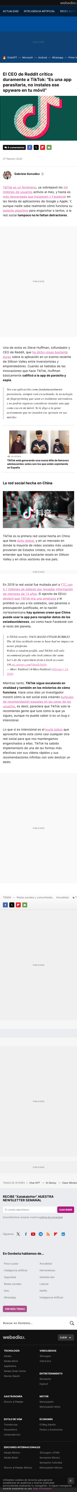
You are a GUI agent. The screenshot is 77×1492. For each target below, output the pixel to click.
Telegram (41, 1233)
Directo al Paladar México (18, 1467)
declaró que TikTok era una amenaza (29, 598)
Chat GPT (35, 1182)
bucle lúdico (54, 729)
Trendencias (11, 1424)
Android (42, 57)
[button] (28, 174)
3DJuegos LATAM (49, 1452)
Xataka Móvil (11, 1361)
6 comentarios (16, 147)
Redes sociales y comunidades (35, 897)
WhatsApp (10, 1297)
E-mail (49, 147)
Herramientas (47, 1270)
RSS (48, 1233)
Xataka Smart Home (15, 1371)
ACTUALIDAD (11, 11)
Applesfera (10, 1366)
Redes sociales (12, 1283)
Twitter (36, 147)
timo (6, 1290)
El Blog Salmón (48, 1424)
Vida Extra (45, 1361)
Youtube (33, 1233)
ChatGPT (12, 57)
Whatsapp (57, 57)
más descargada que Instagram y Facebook (34, 196)
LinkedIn (63, 1233)
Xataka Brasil (11, 1457)
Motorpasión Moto (50, 1406)
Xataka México (12, 1452)
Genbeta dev (47, 1277)
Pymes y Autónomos (51, 1429)
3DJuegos (45, 1356)
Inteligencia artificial (15, 1270)
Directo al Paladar (13, 1401)
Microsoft (27, 57)
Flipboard (42, 147)
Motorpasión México (51, 1467)
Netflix (43, 1290)
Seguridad (10, 1277)
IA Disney (51, 1182)
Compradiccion (12, 1434)
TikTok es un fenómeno (19, 187)
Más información (42, 1488)
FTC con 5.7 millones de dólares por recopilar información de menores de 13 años (38, 589)
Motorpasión (47, 1401)
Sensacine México (50, 1457)
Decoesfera (10, 1429)
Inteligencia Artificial (51, 1297)
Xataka (7, 1356)
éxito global (25, 540)
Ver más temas (15, 1308)
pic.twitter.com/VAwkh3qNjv (29, 664)
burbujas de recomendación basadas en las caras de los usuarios (38, 701)
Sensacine (45, 1378)
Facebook (29, 147)
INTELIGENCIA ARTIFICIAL (39, 11)
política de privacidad (51, 1217)
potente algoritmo (15, 210)
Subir (63, 1337)
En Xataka (16, 456)
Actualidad (62, 897)
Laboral (44, 1283)
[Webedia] (68, 3)
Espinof (44, 1383)
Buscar (72, 1323)
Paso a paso (11, 1263)
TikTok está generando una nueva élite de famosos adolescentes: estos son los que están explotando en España (38, 464)
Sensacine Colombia (51, 1462)
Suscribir (65, 1209)
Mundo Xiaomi (12, 1376)
